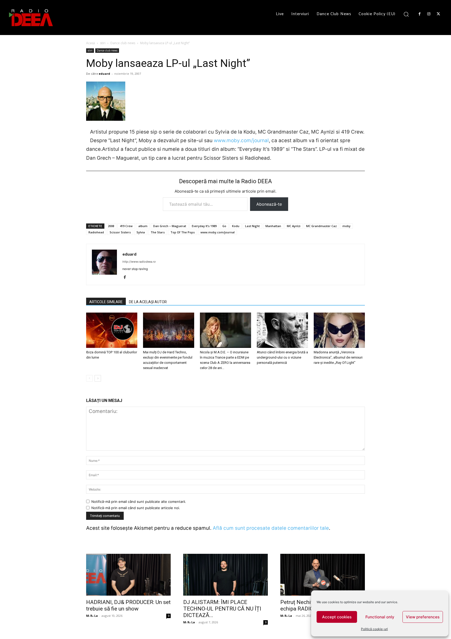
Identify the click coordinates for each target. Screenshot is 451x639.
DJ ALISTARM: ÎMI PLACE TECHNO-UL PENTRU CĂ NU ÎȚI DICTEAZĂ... (222, 608)
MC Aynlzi (293, 226)
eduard (104, 74)
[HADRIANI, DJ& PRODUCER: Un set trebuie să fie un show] (128, 575)
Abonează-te (269, 204)
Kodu (235, 226)
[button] (406, 14)
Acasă (90, 43)
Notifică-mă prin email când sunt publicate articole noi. (135, 508)
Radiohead (96, 232)
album (142, 226)
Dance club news (122, 43)
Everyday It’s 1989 (204, 226)
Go (224, 226)
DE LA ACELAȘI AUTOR (148, 302)
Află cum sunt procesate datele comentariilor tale (271, 528)
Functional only (379, 616)
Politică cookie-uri (374, 629)
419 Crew (126, 226)
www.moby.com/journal (241, 140)
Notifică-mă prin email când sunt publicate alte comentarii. (138, 501)
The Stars (158, 232)
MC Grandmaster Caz (321, 226)
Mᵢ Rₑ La (92, 616)
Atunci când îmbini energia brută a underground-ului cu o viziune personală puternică (282, 357)
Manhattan (273, 226)
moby (346, 226)
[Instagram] (429, 14)
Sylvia (141, 232)
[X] (438, 14)
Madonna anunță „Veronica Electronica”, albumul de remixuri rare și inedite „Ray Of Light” (338, 357)
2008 (111, 226)
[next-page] (97, 378)
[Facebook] (419, 14)
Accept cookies (337, 616)
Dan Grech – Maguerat (169, 226)
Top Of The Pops (182, 232)
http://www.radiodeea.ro (139, 261)
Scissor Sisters (120, 232)
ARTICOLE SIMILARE (106, 302)
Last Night (252, 226)
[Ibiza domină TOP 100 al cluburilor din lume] (111, 330)
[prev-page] (89, 378)
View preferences (423, 616)
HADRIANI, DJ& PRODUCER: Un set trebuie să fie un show (128, 605)
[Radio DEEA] (31, 17)
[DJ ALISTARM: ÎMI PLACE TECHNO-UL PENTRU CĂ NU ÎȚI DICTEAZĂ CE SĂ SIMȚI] (225, 575)
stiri (102, 43)
